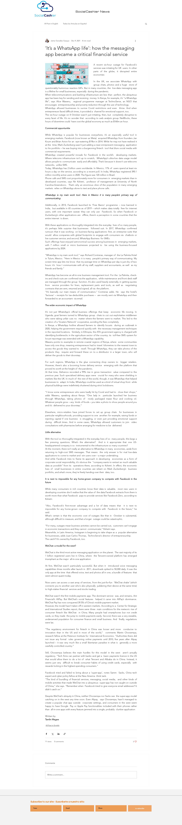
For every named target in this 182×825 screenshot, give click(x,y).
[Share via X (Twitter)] (52, 734)
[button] (146, 24)
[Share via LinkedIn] (58, 734)
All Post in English (51, 24)
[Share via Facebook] (46, 734)
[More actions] (135, 40)
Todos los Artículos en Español (75, 24)
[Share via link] (64, 734)
